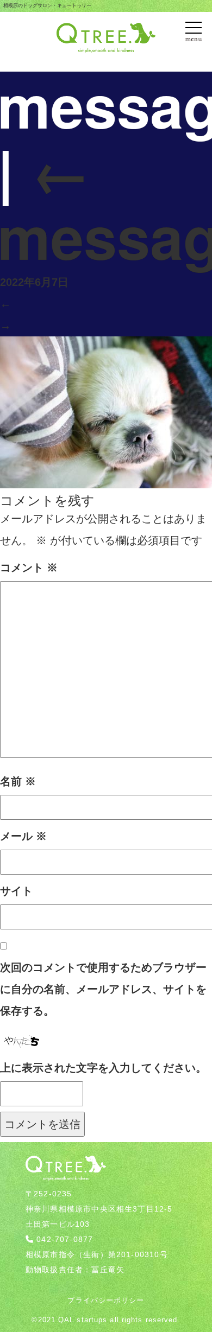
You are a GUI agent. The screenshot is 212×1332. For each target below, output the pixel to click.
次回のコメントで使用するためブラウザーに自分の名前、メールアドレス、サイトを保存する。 (103, 989)
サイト (16, 891)
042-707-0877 (64, 1239)
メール (23, 836)
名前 (18, 781)
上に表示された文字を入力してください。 (103, 1068)
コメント (29, 567)
